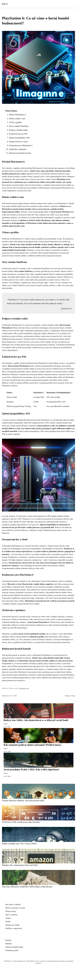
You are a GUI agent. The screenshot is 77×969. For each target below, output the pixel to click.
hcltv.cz (5, 4)
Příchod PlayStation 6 (17, 115)
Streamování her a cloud (18, 141)
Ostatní (73, 696)
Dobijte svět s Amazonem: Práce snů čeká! (20, 865)
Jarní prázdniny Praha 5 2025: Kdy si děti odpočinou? (31, 769)
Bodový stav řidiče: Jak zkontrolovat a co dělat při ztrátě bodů (36, 720)
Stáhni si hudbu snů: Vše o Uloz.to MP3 (19, 843)
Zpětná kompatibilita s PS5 (19, 138)
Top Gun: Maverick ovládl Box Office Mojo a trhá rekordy (27, 886)
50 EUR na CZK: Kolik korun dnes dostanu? (21, 822)
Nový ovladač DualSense (18, 126)
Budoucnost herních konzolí (20, 153)
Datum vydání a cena (17, 118)
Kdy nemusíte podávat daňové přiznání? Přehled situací (32, 745)
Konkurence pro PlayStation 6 (20, 145)
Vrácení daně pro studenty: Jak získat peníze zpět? (23, 800)
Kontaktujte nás (24, 688)
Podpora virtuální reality (18, 130)
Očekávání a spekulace (17, 149)
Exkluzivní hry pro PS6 (18, 134)
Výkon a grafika (15, 122)
